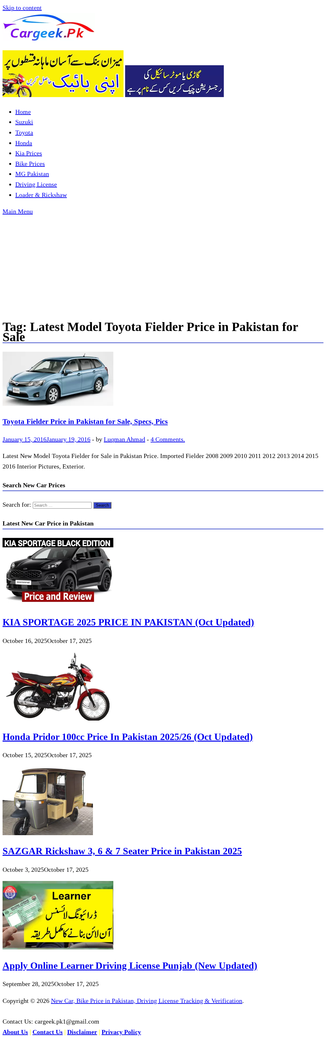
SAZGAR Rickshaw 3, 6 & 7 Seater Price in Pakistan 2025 (122, 851)
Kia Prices (28, 153)
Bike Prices (30, 163)
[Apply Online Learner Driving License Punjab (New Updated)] (58, 947)
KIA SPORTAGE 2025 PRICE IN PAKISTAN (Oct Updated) (128, 622)
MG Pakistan (32, 173)
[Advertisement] (163, 264)
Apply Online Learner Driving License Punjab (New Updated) (130, 965)
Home (23, 111)
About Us (15, 1031)
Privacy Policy (121, 1031)
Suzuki (24, 121)
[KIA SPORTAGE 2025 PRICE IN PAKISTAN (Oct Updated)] (58, 604)
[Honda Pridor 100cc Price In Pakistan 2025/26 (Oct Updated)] (58, 718)
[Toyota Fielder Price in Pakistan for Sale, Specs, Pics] (163, 380)
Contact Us (47, 1031)
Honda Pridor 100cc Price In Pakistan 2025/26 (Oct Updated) (128, 736)
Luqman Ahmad (124, 439)
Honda (23, 142)
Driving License (36, 184)
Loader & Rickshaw (41, 194)
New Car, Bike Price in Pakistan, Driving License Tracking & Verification (146, 1000)
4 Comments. (168, 439)
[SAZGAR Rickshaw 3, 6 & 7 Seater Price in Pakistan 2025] (48, 832)
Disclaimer (82, 1031)
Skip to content (22, 7)
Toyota (24, 132)
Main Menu (18, 211)
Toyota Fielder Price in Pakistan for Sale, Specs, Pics (85, 421)
